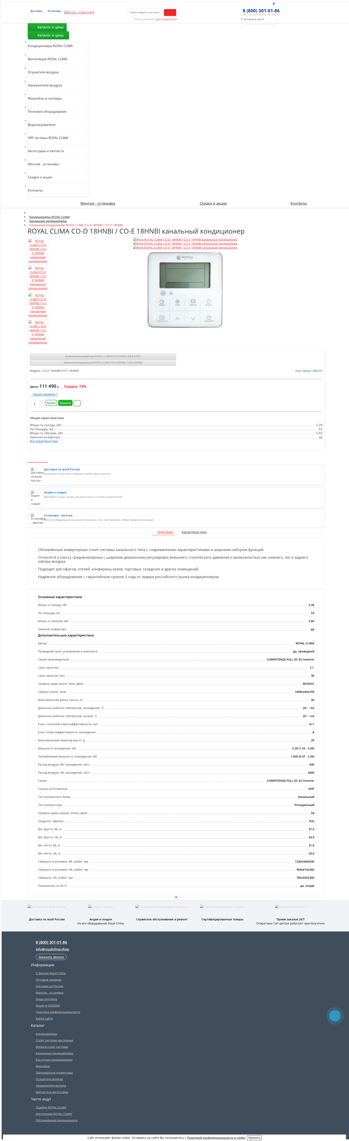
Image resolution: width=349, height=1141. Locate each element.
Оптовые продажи (48, 980)
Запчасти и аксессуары (52, 1092)
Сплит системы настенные (54, 1040)
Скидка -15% (75, 386)
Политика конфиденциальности (58, 1012)
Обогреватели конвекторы (54, 1073)
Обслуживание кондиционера (57, 1120)
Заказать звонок (51, 957)
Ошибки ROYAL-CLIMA (51, 1107)
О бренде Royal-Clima (51, 973)
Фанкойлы (43, 1066)
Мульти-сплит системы (52, 1047)
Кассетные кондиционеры (54, 1060)
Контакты (298, 203)
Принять (254, 1138)
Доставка (35, 11)
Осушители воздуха (49, 1079)
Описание (165, 532)
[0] (241, 8)
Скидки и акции (213, 203)
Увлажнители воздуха (51, 1085)
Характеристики (194, 532)
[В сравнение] (77, 403)
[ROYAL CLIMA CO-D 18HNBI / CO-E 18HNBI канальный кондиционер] (185, 240)
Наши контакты (46, 999)
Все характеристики (44, 441)
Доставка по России (49, 986)
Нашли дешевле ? (44, 394)
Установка (54, 11)
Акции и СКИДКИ (48, 1005)
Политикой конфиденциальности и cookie (216, 1138)
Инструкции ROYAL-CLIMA (54, 1114)
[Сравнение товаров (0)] (234, 8)
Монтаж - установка (97, 203)
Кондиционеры (46, 1034)
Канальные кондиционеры (54, 1053)
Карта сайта (44, 1018)
